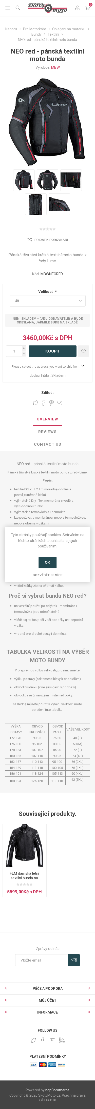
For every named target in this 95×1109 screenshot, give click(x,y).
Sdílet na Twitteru (35, 403)
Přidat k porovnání (51, 240)
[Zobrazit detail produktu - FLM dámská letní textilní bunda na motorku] (24, 845)
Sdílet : (47, 392)
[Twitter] (33, 1040)
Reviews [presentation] (47, 432)
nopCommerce (57, 1090)
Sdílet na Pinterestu (51, 403)
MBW (55, 67)
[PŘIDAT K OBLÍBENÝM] (83, 351)
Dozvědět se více (47, 575)
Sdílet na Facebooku (43, 403)
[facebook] (43, 1040)
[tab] (47, 419)
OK (47, 562)
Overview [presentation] (47, 419)
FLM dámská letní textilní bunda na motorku (24, 878)
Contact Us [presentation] (47, 444)
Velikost (46, 291)
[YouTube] (52, 1040)
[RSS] (62, 1040)
